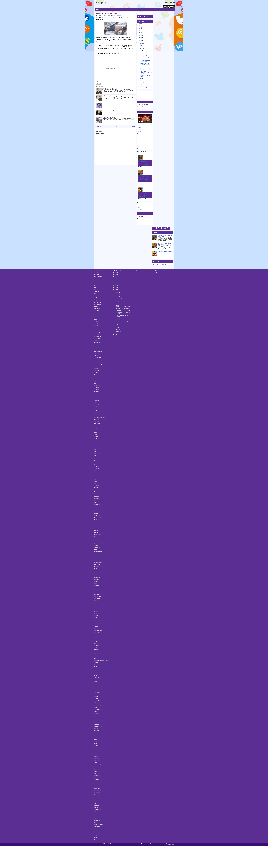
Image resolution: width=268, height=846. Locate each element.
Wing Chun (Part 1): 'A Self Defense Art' (109, 88)
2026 (140, 23)
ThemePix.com (150, 843)
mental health (97, 598)
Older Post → (133, 126)
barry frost (96, 325)
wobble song (97, 818)
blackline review (97, 336)
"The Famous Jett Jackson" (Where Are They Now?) (145, 195)
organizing (96, 653)
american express (97, 304)
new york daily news (98, 630)
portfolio (96, 671)
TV (94, 786)
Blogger (147, 87)
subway (95, 754)
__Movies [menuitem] (139, 133)
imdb (95, 521)
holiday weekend (97, 504)
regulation (96, 698)
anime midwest (97, 308)
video (95, 801)
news (95, 634)
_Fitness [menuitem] (139, 137)
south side (96, 747)
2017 (140, 32)
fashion (95, 442)
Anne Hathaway (97, 310)
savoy (95, 722)
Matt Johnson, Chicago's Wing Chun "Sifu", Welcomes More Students (115, 110)
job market (96, 540)
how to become (97, 511)
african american (97, 302)
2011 (140, 84)
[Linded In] (162, 229)
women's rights (97, 820)
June (141, 52)
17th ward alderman (98, 276)
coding (95, 379)
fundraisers (96, 468)
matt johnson (97, 587)
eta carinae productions (99, 430)
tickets (95, 773)
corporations (96, 393)
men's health (96, 594)
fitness (112, 15)
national (95, 622)
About (139, 207)
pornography (96, 669)
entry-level (96, 428)
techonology (96, 760)
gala (95, 470)
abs (95, 295)
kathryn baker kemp (98, 551)
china (95, 366)
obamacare (96, 645)
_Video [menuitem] (138, 146)
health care (96, 496)
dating (95, 398)
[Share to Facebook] (100, 84)
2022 (140, 25)
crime (95, 394)
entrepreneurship (97, 426)
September (142, 47)
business (96, 349)
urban (95, 794)
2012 (140, 40)
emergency (96, 419)
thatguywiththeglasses (98, 764)
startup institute (97, 752)
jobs (95, 541)
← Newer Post (98, 126)
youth (95, 830)
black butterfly (97, 332)
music (95, 617)
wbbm (95, 811)
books (95, 340)
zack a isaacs (97, 833)
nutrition (95, 643)
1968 (95, 278)
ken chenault (96, 553)
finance (95, 451)
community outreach (98, 385)
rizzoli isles (96, 713)
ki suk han (96, 555)
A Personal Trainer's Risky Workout (107, 13)
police (95, 666)
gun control (96, 489)
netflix (95, 624)
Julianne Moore (97, 547)
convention (96, 391)
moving (95, 613)
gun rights (96, 491)
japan (95, 536)
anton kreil (96, 312)
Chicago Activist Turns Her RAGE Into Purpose (145, 69)
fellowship (96, 445)
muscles (96, 615)
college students (97, 381)
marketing (96, 581)
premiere (96, 679)
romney (95, 718)
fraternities (96, 466)
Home (97, 9)
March (141, 80)
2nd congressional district (99, 283)
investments (96, 532)
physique (96, 662)
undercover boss (97, 790)
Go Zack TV (101, 15)
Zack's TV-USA (101, 3)
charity (95, 361)
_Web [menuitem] (138, 144)
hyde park (96, 513)
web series (96, 813)
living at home (97, 572)
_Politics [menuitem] (139, 139)
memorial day (97, 592)
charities (96, 359)
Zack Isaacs (96, 835)
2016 (140, 33)
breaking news (97, 342)
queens (95, 686)
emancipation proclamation (99, 417)
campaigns (96, 353)
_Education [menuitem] (139, 140)
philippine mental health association (101, 660)
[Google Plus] (159, 229)
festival (95, 447)
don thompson (97, 404)
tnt (94, 777)
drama (95, 406)
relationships (96, 700)
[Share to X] (99, 84)
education (155, 264)
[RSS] (168, 229)
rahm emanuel (97, 692)
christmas (96, 368)
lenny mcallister (97, 564)
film (95, 449)
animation (96, 306)
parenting (96, 656)
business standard (98, 351)
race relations (97, 688)
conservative (96, 387)
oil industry (96, 649)
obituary (95, 647)
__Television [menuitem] (139, 135)
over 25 (95, 654)
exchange (96, 436)
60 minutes (96, 291)
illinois (95, 519)
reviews (95, 711)
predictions (96, 677)
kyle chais (96, 556)
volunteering (96, 805)
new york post (97, 632)
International (96, 528)
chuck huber (96, 370)
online (95, 651)
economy (96, 411)
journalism (96, 545)
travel (95, 784)
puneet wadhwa (97, 685)
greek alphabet (97, 487)
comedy (95, 383)
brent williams (97, 344)
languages (96, 558)
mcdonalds (96, 588)
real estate (96, 696)
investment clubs (97, 530)
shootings (96, 737)
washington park (97, 809)
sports (95, 749)
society (95, 741)
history (95, 502)
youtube (95, 831)
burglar (95, 347)
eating (95, 410)
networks (96, 628)
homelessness (97, 506)
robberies (96, 715)
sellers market (97, 732)
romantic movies (97, 717)
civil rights (96, 374)
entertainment (97, 425)
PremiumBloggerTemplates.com (168, 843)
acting (95, 297)
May (141, 53)
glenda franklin (97, 475)
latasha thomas (97, 560)
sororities (96, 745)
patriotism (96, 658)
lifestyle (95, 568)
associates (96, 315)
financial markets (97, 453)
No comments (118, 15)
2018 (140, 30)
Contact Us (140, 209)
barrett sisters (97, 323)
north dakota (96, 636)
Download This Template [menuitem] (142, 148)
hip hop (95, 500)
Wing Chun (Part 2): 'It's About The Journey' (110, 95)
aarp (95, 293)
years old (96, 828)
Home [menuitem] (138, 125)
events (95, 434)
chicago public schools (99, 364)
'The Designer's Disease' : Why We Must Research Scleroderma (114, 102)
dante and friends (97, 396)
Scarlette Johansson (98, 726)
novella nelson (97, 641)
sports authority (97, 750)
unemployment (97, 792)
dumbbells (96, 408)
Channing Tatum (97, 357)
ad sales (96, 300)
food (95, 460)
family (95, 438)
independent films (97, 523)
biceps (95, 330)
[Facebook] (153, 229)
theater (95, 767)
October (142, 45)
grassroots (96, 485)
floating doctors (97, 459)
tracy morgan (97, 782)
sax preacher (96, 724)
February (142, 82)
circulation (96, 372)
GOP (95, 479)
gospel (95, 481)
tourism (95, 781)
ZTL (95, 839)
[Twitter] (156, 229)
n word (95, 619)
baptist (95, 319)
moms (95, 607)
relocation (96, 703)
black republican (97, 334)
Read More (124, 91)
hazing (95, 492)
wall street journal (97, 807)
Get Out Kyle (96, 474)
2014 (140, 37)
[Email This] (96, 84)
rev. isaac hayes (97, 709)
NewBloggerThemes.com (170, 844)
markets (95, 583)
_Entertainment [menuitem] (140, 129)
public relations (97, 683)
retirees (95, 707)
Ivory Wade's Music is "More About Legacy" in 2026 (144, 163)
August (141, 48)
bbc (95, 327)
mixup (95, 605)
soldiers (95, 743)
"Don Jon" (96, 272)
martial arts (96, 585)
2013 (140, 38)
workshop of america (98, 824)
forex (95, 464)
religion (95, 702)
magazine (96, 573)
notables (96, 639)
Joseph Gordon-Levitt (98, 543)
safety (95, 720)
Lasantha (161, 843)
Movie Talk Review (98, 609)
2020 (140, 27)
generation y (96, 472)
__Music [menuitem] (139, 131)
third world (96, 769)
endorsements (97, 423)
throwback (96, 771)
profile (95, 681)
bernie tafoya (97, 329)
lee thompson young (98, 562)
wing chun (96, 816)
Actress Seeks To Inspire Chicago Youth (145, 61)
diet (95, 402)
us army (95, 798)
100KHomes (96, 274)
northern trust (97, 637)
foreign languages (98, 462)
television (96, 762)
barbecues (96, 321)
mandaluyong (97, 575)
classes (95, 376)
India (95, 524)
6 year (95, 289)
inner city (96, 526)
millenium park (97, 602)
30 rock (95, 285)
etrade (95, 432)
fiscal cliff (96, 455)
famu (95, 440)
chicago (95, 362)
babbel (95, 317)
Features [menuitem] (139, 127)
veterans (96, 799)
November (142, 43)
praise (95, 675)
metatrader (96, 600)
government (96, 483)
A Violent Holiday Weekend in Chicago (123, 306)
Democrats (96, 400)
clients (95, 378)
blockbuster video (98, 338)
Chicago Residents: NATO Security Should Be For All (145, 64)
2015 (140, 35)
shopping (96, 739)
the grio (95, 766)
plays (95, 664)
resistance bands (97, 705)
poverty (95, 673)
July (141, 50)
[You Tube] (165, 229)
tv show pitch (97, 788)
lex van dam (96, 566)
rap (95, 694)
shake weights (97, 735)
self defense (96, 730)
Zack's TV (96, 837)
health (95, 494)
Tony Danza (96, 779)
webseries (96, 815)
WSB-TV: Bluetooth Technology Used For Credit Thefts (146, 72)
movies (95, 611)
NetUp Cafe (96, 626)
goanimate (96, 477)
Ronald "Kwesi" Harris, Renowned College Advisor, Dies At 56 (144, 179)
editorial (95, 413)
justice (95, 549)
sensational (96, 734)
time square (96, 775)
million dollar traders (98, 604)
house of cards (97, 509)
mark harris (96, 579)
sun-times (96, 756)
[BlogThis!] (98, 84)
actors (95, 298)
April (141, 78)
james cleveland (97, 534)
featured (96, 443)
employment (96, 421)
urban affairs (96, 796)
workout (96, 822)
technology (96, 758)
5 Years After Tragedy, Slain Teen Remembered (145, 66)
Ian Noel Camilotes (98, 517)
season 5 (96, 728)
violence (96, 803)
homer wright (97, 507)
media (95, 590)
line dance (96, 570)
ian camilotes (97, 515)
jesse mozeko (97, 538)
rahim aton (96, 690)
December (142, 41)
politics (95, 668)
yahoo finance (97, 826)
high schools (96, 498)
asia (95, 313)
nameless (96, 621)
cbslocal (96, 355)
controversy (96, 389)
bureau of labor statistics (99, 346)
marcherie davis (97, 577)
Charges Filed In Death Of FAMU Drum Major (145, 76)
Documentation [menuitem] (140, 142)
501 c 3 (95, 287)
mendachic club (97, 596)
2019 (140, 28)
